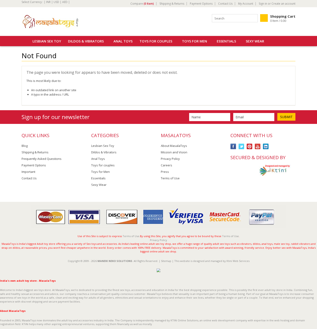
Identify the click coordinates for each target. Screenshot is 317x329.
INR (48, 2)
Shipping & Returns (171, 3)
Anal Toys (123, 41)
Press (165, 172)
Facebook (233, 146)
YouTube (258, 146)
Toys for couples (155, 41)
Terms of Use (170, 178)
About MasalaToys (174, 146)
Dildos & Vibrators (86, 41)
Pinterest (249, 146)
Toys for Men (194, 41)
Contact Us (225, 3)
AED (65, 2)
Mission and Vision (174, 152)
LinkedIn (266, 146)
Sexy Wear (255, 41)
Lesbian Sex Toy (46, 41)
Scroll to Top (312, 194)
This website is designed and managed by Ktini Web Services (211, 261)
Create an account (283, 3)
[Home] (24, 41)
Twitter (241, 146)
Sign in (263, 3)
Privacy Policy (170, 159)
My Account (245, 3)
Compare (142, 3)
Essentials (226, 41)
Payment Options (201, 3)
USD (56, 2)
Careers (166, 165)
